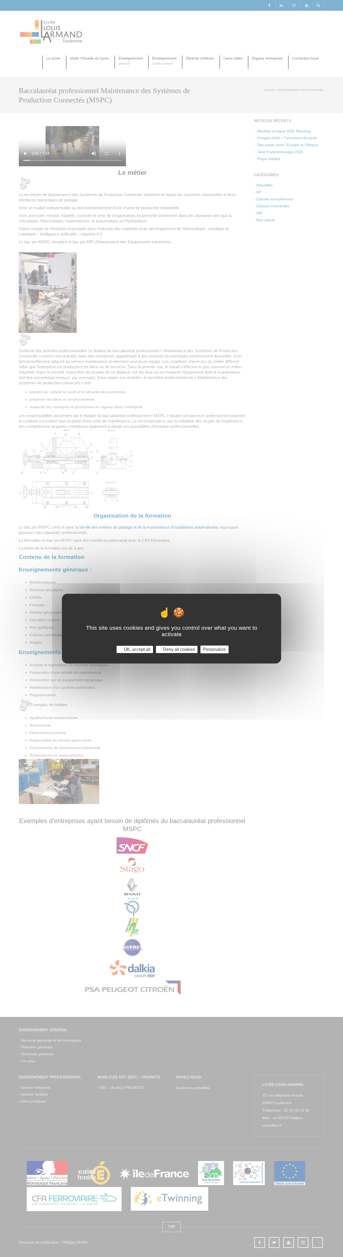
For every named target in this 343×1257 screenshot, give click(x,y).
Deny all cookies (178, 649)
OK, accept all (136, 649)
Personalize (214, 649)
